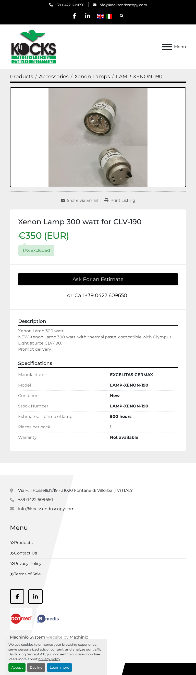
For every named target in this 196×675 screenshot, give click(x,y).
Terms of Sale (27, 574)
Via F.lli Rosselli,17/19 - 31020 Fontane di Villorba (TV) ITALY (75, 490)
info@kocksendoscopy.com (123, 5)
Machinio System (27, 637)
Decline (36, 667)
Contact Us (25, 553)
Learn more (59, 667)
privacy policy (49, 659)
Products (23, 542)
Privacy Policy (28, 563)
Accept (17, 667)
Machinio (79, 637)
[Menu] (167, 47)
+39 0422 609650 (69, 5)
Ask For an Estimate (98, 279)
